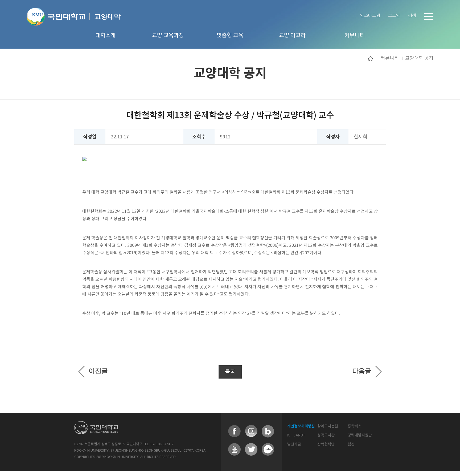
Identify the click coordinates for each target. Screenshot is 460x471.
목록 (230, 372)
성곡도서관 (326, 435)
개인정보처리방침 (301, 426)
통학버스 (355, 426)
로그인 (394, 16)
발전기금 (294, 444)
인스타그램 (370, 16)
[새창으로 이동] (58, 23)
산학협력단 (326, 444)
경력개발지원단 (360, 435)
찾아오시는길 (327, 426)
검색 (412, 16)
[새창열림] (234, 431)
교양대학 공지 (419, 58)
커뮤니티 (390, 58)
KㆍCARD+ (296, 435)
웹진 (351, 444)
